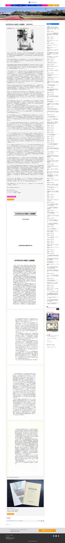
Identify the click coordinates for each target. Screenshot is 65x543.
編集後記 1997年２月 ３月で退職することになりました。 (53, 289)
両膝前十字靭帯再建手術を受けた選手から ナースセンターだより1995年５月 (53, 97)
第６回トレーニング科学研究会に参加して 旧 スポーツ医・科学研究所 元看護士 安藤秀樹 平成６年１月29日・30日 (53, 34)
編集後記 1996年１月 (50, 233)
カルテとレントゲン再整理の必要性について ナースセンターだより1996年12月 (53, 276)
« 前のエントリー (8, 524)
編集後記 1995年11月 (50, 226)
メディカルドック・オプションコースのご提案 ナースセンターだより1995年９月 (53, 216)
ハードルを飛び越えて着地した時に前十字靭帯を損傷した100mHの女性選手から (53, 256)
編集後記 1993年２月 (50, 79)
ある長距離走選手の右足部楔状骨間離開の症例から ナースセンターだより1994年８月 (52, 156)
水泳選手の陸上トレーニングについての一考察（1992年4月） (52, 77)
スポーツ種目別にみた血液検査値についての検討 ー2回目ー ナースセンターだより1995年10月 (52, 224)
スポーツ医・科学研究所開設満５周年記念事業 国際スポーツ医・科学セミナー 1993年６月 (52, 300)
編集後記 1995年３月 (50, 189)
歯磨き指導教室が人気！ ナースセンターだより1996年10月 (53, 262)
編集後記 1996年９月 (50, 251)
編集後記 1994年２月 (50, 132)
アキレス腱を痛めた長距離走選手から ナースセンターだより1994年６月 (53, 144)
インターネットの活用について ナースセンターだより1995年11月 (52, 229)
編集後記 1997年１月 (50, 278)
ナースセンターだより (11, 196)
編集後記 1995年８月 (50, 202)
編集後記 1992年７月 (50, 68)
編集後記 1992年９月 (50, 59)
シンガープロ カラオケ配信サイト (52, 338)
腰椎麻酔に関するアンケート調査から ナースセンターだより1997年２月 (53, 283)
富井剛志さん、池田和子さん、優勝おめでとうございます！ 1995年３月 (52, 184)
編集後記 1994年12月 (50, 178)
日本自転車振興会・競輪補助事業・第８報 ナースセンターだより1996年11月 (53, 271)
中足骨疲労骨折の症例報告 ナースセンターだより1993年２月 (52, 85)
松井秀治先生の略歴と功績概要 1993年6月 (26, 20)
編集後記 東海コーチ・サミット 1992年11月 (52, 48)
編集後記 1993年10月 (50, 125)
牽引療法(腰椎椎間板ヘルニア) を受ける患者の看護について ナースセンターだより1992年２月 (52, 176)
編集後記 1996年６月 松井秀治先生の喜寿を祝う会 (53, 245)
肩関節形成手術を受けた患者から (52, 62)
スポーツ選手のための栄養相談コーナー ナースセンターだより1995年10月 (52, 221)
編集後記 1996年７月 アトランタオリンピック (53, 247)
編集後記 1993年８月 (50, 114)
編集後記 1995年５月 (50, 196)
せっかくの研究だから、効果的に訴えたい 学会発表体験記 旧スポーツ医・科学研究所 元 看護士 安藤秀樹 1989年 (52, 294)
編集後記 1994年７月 (50, 146)
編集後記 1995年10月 (50, 218)
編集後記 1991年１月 (50, 285)
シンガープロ (44, 5)
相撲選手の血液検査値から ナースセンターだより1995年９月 (52, 213)
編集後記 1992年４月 (50, 31)
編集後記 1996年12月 (50, 273)
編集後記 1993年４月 (50, 92)
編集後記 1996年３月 (50, 239)
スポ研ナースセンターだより (13, 20)
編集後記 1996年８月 (50, 249)
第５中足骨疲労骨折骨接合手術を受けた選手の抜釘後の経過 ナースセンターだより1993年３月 (52, 90)
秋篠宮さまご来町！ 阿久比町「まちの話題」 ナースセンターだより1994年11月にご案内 (53, 172)
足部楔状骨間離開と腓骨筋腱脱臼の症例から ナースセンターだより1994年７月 (53, 149)
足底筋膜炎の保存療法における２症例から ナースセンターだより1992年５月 (53, 112)
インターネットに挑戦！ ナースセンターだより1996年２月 (52, 237)
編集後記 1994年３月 (50, 136)
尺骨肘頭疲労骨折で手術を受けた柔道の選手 (52, 50)
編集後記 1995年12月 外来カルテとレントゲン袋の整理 (53, 231)
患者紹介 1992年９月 (50, 60)
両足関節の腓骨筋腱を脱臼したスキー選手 (52, 66)
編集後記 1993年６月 (50, 99)
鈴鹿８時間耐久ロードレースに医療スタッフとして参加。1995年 (52, 57)
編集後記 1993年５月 (50, 94)
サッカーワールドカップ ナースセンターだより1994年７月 (53, 152)
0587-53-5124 (15, 531)
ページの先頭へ (63, 541)
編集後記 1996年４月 (50, 241)
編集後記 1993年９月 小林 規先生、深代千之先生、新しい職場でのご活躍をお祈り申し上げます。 (52, 123)
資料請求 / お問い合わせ (47, 530)
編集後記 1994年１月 (50, 130)
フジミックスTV (10, 199)
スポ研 (20, 5)
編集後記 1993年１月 (50, 38)
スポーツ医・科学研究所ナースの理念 (52, 291)
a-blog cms (38, 5)
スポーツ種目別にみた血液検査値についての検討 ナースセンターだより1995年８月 (52, 208)
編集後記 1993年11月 (50, 127)
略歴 (12, 520)
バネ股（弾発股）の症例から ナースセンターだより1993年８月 (52, 116)
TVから (14, 5)
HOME (8, 5)
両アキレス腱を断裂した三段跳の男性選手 (52, 71)
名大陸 (26, 5)
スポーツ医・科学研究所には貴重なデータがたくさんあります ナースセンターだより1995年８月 (53, 205)
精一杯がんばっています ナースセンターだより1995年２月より (52, 187)
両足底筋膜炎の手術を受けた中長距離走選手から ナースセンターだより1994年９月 (52, 161)
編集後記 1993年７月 (50, 106)
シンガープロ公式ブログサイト (51, 336)
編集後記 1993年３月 (50, 87)
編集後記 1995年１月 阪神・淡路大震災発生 (53, 180)
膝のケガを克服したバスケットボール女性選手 (52, 41)
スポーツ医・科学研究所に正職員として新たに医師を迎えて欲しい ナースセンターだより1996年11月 (52, 267)
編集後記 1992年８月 (50, 64)
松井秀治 (9, 520)
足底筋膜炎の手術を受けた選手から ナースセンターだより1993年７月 (52, 109)
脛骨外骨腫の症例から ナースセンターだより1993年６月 (52, 101)
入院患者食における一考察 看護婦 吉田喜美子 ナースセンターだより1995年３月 (53, 192)
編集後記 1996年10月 (50, 253)
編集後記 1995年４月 (50, 194)
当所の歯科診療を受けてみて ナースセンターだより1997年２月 (52, 280)
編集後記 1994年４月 (50, 138)
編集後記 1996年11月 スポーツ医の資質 (53, 264)
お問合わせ (57, 5)
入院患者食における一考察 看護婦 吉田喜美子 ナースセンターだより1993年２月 (53, 82)
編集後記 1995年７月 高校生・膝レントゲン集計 (53, 200)
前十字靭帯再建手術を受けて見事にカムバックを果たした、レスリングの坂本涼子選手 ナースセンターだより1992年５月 (52, 53)
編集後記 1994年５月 (50, 140)
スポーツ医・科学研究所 (19, 520)
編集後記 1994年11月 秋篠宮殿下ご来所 (53, 169)
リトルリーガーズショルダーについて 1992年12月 (53, 45)
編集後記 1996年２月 (50, 235)
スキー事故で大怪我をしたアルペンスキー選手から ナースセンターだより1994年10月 (52, 166)
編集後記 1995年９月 (50, 210)
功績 (14, 520)
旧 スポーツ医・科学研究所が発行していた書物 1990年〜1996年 (53, 303)
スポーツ (32, 5)
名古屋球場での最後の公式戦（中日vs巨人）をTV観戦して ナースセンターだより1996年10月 (53, 259)
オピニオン (50, 5)
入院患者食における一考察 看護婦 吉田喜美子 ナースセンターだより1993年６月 (53, 104)
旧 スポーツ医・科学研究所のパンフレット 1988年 (53, 297)
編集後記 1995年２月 (50, 182)
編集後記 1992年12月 (50, 43)
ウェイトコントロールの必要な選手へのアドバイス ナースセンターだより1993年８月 (52, 119)
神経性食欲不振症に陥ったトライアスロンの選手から (52, 75)
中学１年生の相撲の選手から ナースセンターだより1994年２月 (52, 134)
